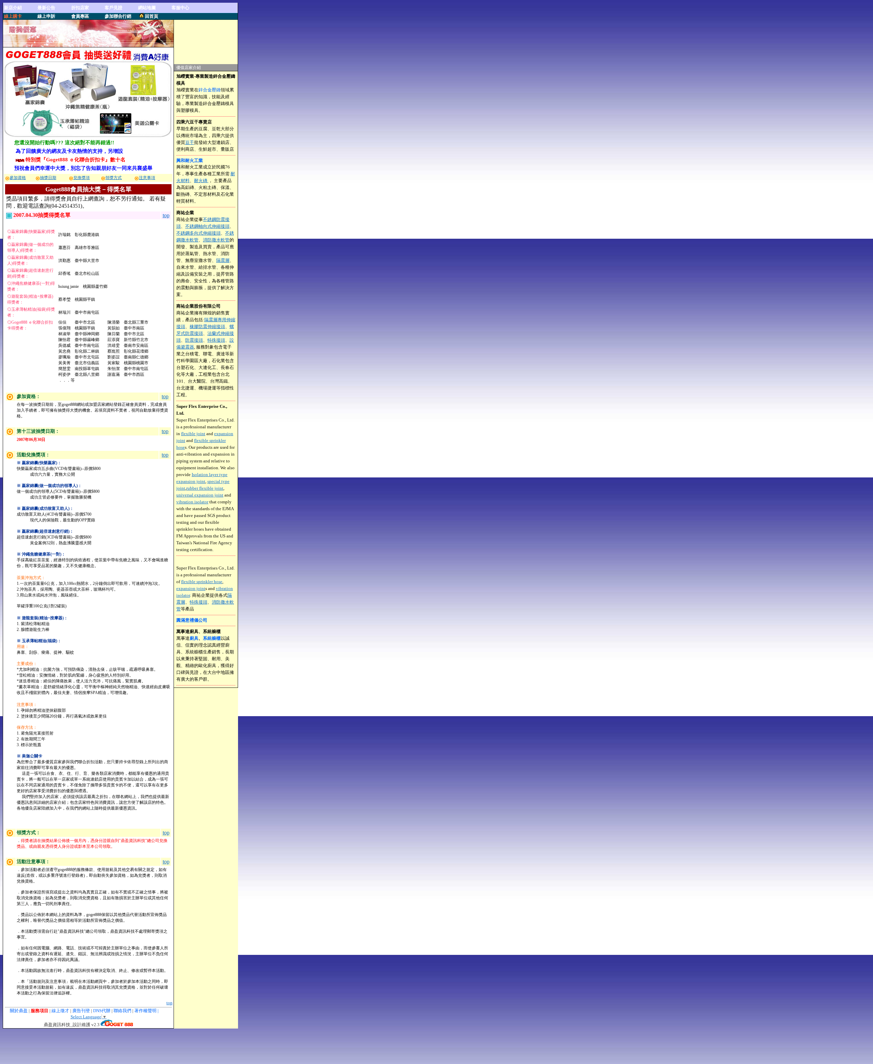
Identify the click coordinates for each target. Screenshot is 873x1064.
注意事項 (147, 177)
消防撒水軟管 (216, 239)
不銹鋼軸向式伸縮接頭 (207, 226)
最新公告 (46, 7)
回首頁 (151, 16)
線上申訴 (46, 16)
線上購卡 (13, 16)
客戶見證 (113, 7)
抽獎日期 (48, 177)
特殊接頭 (216, 340)
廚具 (194, 638)
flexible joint (193, 433)
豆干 (189, 142)
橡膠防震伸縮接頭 (207, 326)
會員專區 (80, 16)
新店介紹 (13, 7)
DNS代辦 (101, 1010)
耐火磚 (201, 180)
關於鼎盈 (19, 1010)
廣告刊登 (81, 1010)
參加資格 (18, 177)
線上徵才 (60, 1010)
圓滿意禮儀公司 (191, 620)
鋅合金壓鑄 (209, 89)
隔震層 (223, 260)
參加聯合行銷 (118, 16)
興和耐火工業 (189, 160)
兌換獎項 (81, 177)
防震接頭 (194, 340)
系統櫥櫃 (212, 638)
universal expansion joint (199, 495)
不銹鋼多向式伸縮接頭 (198, 233)
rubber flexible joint (204, 488)
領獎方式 (113, 177)
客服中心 (180, 7)
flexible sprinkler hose (201, 581)
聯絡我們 (123, 1010)
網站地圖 (147, 7)
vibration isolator (192, 501)
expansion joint (190, 588)
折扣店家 (80, 7)
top (166, 215)
